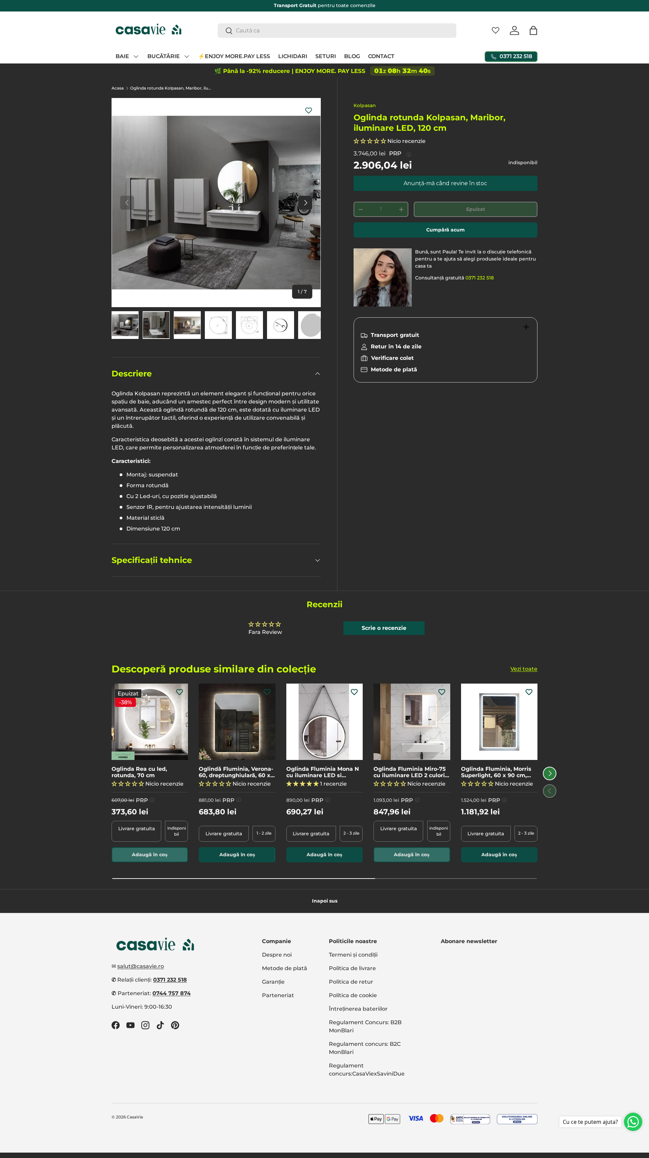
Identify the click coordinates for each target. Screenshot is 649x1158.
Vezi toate (523, 669)
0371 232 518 (479, 278)
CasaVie (135, 1116)
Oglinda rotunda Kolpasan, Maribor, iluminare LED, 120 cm (170, 88)
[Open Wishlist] (495, 30)
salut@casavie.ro (140, 966)
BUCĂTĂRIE (163, 56)
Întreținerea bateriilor (358, 1009)
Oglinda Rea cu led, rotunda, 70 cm (139, 771)
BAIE (122, 56)
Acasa (118, 88)
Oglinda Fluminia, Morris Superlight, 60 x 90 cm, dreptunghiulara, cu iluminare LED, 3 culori (496, 771)
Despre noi (277, 955)
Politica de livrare (352, 968)
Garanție (273, 982)
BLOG (352, 56)
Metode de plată (284, 968)
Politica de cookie (353, 995)
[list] (216, 202)
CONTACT (381, 56)
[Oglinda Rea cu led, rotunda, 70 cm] (150, 722)
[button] (533, 30)
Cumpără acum (445, 230)
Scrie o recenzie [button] (384, 628)
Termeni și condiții (353, 955)
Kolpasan (365, 105)
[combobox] (337, 30)
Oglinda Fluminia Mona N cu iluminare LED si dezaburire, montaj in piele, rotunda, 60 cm (322, 771)
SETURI (325, 56)
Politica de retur (351, 982)
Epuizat (475, 209)
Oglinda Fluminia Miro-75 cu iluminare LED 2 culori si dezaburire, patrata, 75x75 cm (410, 771)
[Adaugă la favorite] (308, 110)
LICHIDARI (292, 56)
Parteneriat (278, 995)
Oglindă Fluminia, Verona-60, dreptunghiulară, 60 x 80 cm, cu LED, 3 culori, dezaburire (236, 771)
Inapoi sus (324, 901)
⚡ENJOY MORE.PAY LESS (234, 56)
